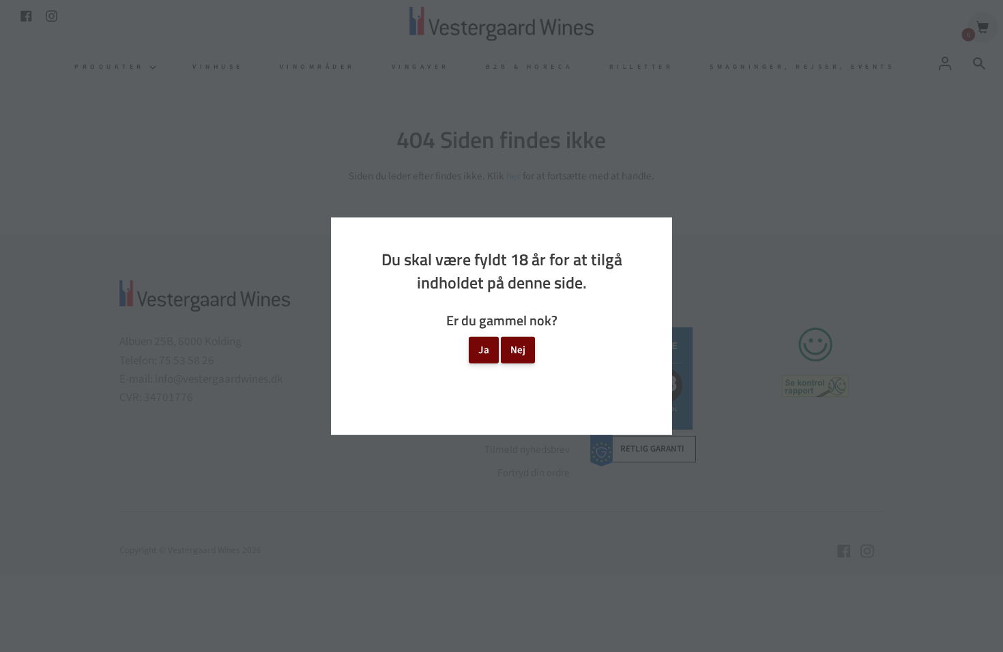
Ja (483, 349)
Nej (517, 349)
